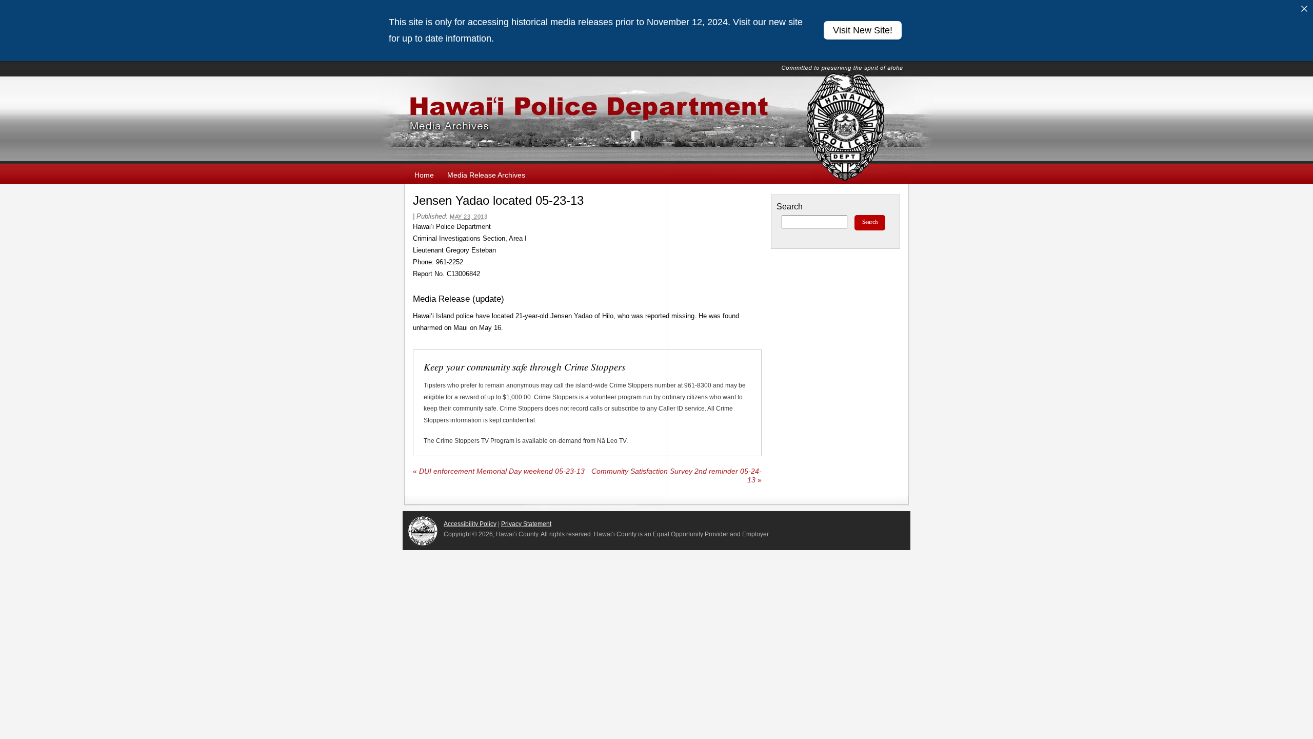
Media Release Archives (486, 175)
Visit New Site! (862, 30)
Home (424, 175)
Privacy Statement (526, 524)
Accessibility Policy (470, 524)
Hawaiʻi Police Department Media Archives (656, 120)
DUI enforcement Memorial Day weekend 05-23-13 (499, 471)
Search (790, 206)
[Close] (1304, 8)
